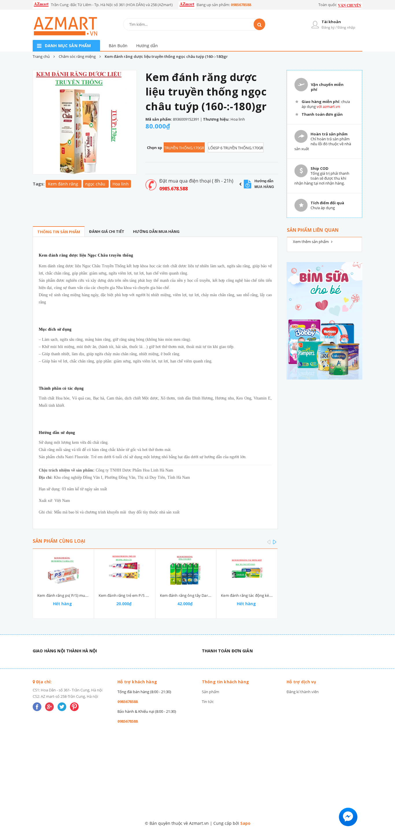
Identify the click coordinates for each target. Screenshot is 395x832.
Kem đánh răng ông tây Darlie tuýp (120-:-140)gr (201, 595)
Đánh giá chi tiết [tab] (106, 231)
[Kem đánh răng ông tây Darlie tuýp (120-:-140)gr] (186, 570)
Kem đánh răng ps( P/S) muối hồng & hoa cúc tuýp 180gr (86, 595)
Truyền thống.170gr (184, 147)
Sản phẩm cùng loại (59, 541)
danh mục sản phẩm (68, 45)
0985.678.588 (173, 188)
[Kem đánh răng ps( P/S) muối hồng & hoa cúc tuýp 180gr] (63, 570)
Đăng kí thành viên (303, 691)
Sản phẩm (210, 691)
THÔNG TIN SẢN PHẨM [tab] (58, 231)
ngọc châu (95, 184)
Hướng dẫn (147, 45)
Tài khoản (331, 21)
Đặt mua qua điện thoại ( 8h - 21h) (196, 181)
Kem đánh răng (63, 184)
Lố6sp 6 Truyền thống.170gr (235, 147)
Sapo (245, 823)
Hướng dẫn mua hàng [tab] (156, 231)
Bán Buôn (118, 45)
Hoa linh (120, 184)
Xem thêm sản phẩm (311, 241)
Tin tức (208, 701)
